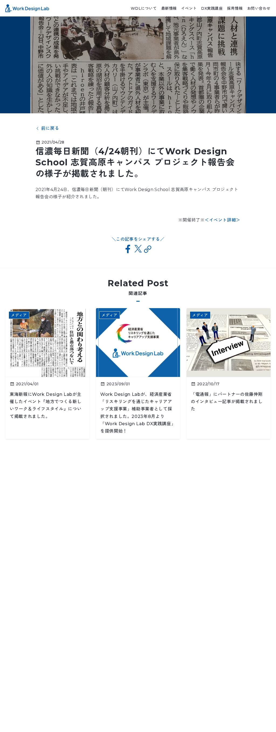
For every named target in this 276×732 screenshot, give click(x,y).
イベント (189, 8)
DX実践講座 (212, 8)
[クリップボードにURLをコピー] (148, 249)
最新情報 (169, 8)
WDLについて (144, 8)
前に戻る (50, 128)
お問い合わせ (259, 8)
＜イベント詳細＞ (222, 220)
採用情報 (235, 8)
